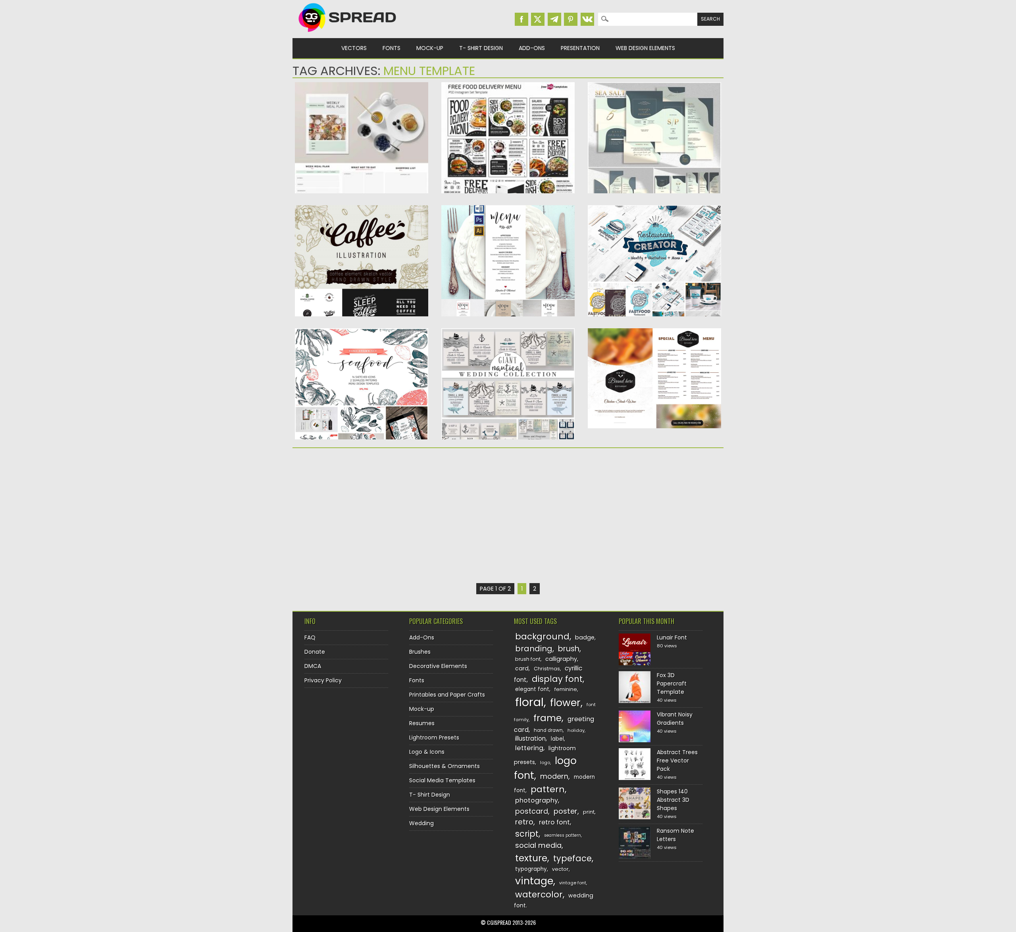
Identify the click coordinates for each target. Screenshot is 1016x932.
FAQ (310, 637)
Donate (314, 652)
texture (531, 858)
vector (560, 869)
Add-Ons (532, 48)
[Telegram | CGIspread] (554, 19)
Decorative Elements (438, 666)
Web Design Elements (645, 48)
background (542, 636)
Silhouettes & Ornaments (444, 766)
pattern (548, 789)
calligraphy (561, 659)
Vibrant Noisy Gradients (675, 719)
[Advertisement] (361, 515)
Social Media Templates (442, 780)
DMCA (312, 666)
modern (554, 776)
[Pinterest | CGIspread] (570, 19)
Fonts (391, 48)
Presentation (580, 48)
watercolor (539, 894)
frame (547, 717)
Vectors (354, 48)
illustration (530, 738)
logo (545, 762)
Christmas (547, 668)
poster (565, 811)
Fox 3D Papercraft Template (672, 683)
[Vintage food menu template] (654, 426)
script (527, 834)
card (522, 668)
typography (531, 869)
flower (565, 703)
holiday (576, 730)
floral (529, 702)
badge (585, 637)
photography (536, 800)
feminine (565, 689)
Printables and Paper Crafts (447, 695)
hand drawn (548, 730)
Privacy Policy (323, 680)
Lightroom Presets (434, 737)
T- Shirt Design (481, 48)
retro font (554, 822)
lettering (529, 748)
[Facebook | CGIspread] (521, 19)
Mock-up (429, 48)
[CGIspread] (347, 34)
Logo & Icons (426, 752)
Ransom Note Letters (675, 835)
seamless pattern (562, 835)
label (557, 739)
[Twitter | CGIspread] (538, 19)
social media (538, 845)
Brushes (420, 652)
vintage (534, 881)
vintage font (572, 883)
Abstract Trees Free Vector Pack (677, 760)
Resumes (422, 723)
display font (557, 679)
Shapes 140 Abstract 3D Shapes (673, 800)
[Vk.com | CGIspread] (587, 19)
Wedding (421, 823)
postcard (531, 811)
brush (568, 648)
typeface (572, 858)
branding (533, 648)
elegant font (532, 689)
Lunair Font (672, 637)
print (589, 812)
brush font (528, 659)
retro (524, 822)
